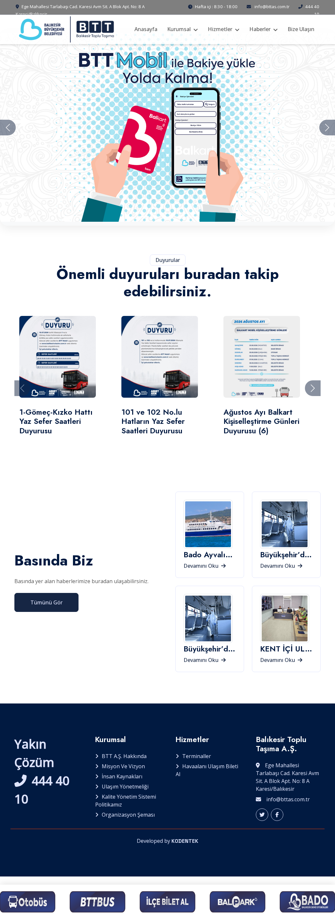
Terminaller (196, 756)
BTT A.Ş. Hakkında (124, 756)
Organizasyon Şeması (128, 814)
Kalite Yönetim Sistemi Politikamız (125, 800)
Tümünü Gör (46, 602)
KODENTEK (184, 841)
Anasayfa (145, 29)
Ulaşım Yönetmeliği (125, 786)
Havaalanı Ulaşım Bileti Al (207, 770)
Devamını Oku (202, 565)
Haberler (260, 29)
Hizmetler (220, 29)
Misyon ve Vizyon (123, 766)
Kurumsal (179, 29)
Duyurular (167, 260)
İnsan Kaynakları (122, 776)
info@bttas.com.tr (272, 6)
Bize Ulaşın (301, 29)
